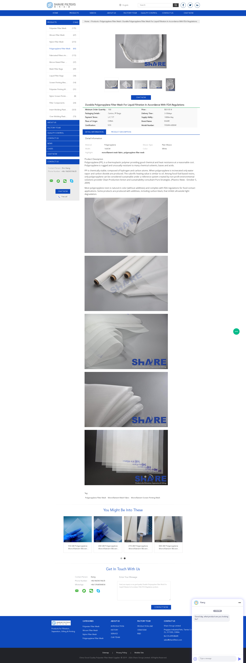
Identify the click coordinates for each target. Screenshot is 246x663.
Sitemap (105, 653)
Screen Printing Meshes (62, 83)
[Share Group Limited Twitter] (190, 5)
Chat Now (188, 13)
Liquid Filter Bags (62, 76)
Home (55, 13)
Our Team (115, 637)
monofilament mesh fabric (118, 498)
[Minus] (239, 602)
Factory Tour (130, 13)
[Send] (240, 659)
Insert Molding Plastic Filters (62, 110)
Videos (93, 13)
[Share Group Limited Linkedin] (197, 5)
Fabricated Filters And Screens (62, 55)
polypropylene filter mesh (95, 498)
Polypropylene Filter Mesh (62, 49)
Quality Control (149, 13)
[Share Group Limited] (51, 180)
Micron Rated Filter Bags (62, 62)
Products (74, 13)
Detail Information (94, 132)
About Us (111, 13)
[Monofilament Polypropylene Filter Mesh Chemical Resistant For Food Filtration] (78, 530)
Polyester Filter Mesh (62, 28)
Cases (50, 149)
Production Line (145, 626)
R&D (139, 634)
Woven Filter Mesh (62, 35)
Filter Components (62, 103)
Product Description (121, 132)
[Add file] (195, 659)
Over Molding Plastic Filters (62, 116)
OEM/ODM (141, 630)
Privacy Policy (121, 653)
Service (114, 634)
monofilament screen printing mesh (145, 498)
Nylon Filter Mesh (62, 42)
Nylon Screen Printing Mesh (62, 96)
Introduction (117, 626)
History (114, 630)
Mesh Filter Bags (62, 69)
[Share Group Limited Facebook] (183, 5)
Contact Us (167, 13)
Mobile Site (139, 653)
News (49, 143)
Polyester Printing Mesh (62, 89)
